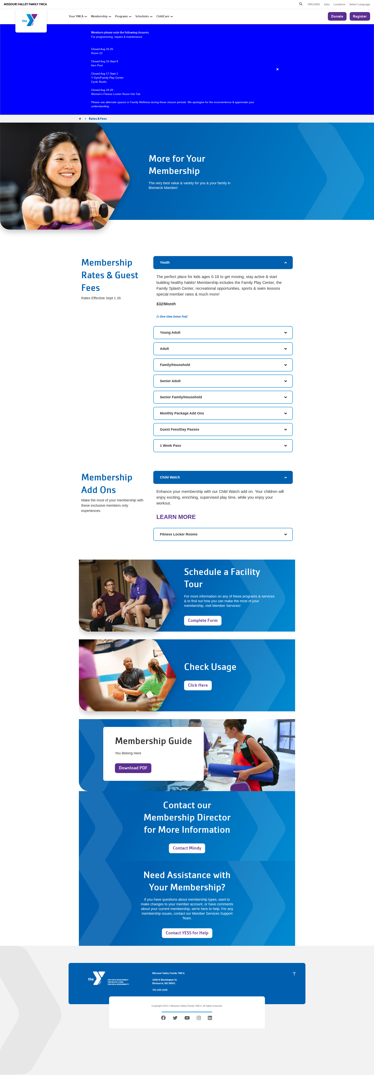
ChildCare (163, 16)
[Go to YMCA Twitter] (175, 1018)
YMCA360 (313, 4)
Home (80, 119)
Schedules (142, 16)
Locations (339, 4)
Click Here (198, 685)
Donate (337, 16)
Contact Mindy (187, 848)
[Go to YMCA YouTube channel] (187, 1018)
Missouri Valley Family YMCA (25, 4)
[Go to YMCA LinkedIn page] (210, 1018)
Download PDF (133, 768)
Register (360, 16)
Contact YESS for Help (187, 933)
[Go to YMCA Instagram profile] (199, 1018)
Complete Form (203, 620)
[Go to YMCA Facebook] (164, 1018)
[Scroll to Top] (294, 973)
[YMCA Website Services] (31, 20)
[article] (187, 69)
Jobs (327, 4)
